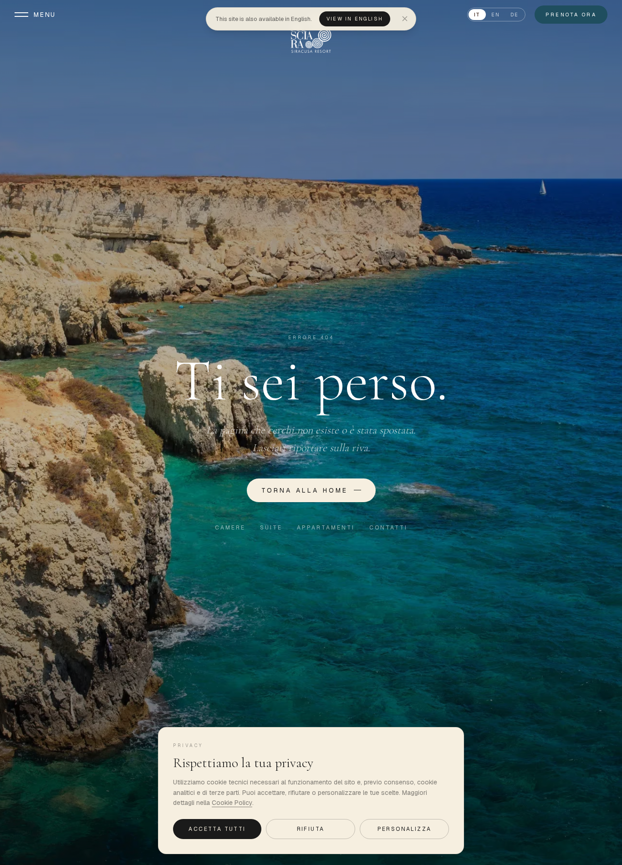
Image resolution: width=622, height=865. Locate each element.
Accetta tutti (217, 829)
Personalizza (404, 829)
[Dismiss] (405, 18)
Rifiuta (311, 829)
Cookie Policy (232, 803)
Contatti (388, 527)
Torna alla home (304, 490)
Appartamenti (326, 527)
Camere (230, 527)
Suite (271, 527)
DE (514, 14)
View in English (354, 18)
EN (495, 14)
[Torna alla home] (311, 33)
